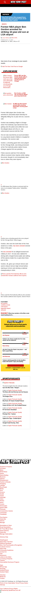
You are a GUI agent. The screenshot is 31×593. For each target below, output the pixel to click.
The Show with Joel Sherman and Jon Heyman (15, 392)
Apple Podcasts (13, 390)
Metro (1, 470)
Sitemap (2, 584)
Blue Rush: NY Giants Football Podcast (13, 401)
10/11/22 (3, 310)
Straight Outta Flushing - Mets (11, 422)
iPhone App (3, 567)
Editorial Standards (5, 543)
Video (1, 499)
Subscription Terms (13, 583)
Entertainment (4, 480)
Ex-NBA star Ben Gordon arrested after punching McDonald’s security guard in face (20, 106)
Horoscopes (3, 505)
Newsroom (3, 555)
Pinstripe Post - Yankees (9, 414)
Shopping (3, 483)
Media (2, 488)
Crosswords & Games (6, 511)
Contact (2, 578)
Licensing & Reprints (6, 558)
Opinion (2, 478)
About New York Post (6, 541)
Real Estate (3, 487)
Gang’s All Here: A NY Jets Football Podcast (14, 405)
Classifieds (3, 514)
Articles (2, 520)
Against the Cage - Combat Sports (12, 418)
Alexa (1, 502)
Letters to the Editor (5, 557)
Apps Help (3, 548)
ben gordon (4, 303)
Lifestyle (2, 485)
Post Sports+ (4, 517)
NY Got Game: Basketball (9, 409)
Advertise (3, 575)
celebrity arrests (5, 305)
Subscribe (3, 519)
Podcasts (2, 509)
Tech (1, 490)
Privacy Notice (24, 583)
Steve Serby (5, 345)
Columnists (3, 512)
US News (3, 468)
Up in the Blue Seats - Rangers (11, 387)
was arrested (7, 252)
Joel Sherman (6, 356)
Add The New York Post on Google (12, 66)
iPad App (2, 568)
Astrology (3, 497)
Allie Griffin (14, 37)
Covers (2, 504)
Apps (1, 565)
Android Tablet (4, 572)
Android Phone (4, 570)
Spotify (20, 390)
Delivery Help (4, 537)
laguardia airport (5, 308)
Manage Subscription (6, 534)
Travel (2, 495)
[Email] (8, 2)
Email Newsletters (5, 527)
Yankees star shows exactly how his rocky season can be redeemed (13, 339)
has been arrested (19, 246)
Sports (2, 473)
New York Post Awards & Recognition (11, 545)
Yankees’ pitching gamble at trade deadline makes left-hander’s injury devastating (13, 360)
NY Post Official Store (6, 529)
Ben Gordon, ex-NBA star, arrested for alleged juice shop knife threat (20, 94)
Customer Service (5, 546)
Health (2, 494)
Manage (2, 522)
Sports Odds (3, 507)
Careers (2, 560)
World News (3, 471)
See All (15, 369)
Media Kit (3, 576)
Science (2, 492)
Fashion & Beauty (5, 482)
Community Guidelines (6, 550)
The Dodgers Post (7, 396)
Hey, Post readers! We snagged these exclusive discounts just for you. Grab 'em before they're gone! (14, 18)
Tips (1, 553)
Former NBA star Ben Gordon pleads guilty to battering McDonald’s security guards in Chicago (20, 78)
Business (2, 477)
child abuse (4, 306)
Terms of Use (4, 583)
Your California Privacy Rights (9, 588)
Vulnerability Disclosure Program (9, 562)
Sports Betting (4, 475)
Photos (2, 500)
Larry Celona (5, 37)
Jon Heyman (5, 335)
